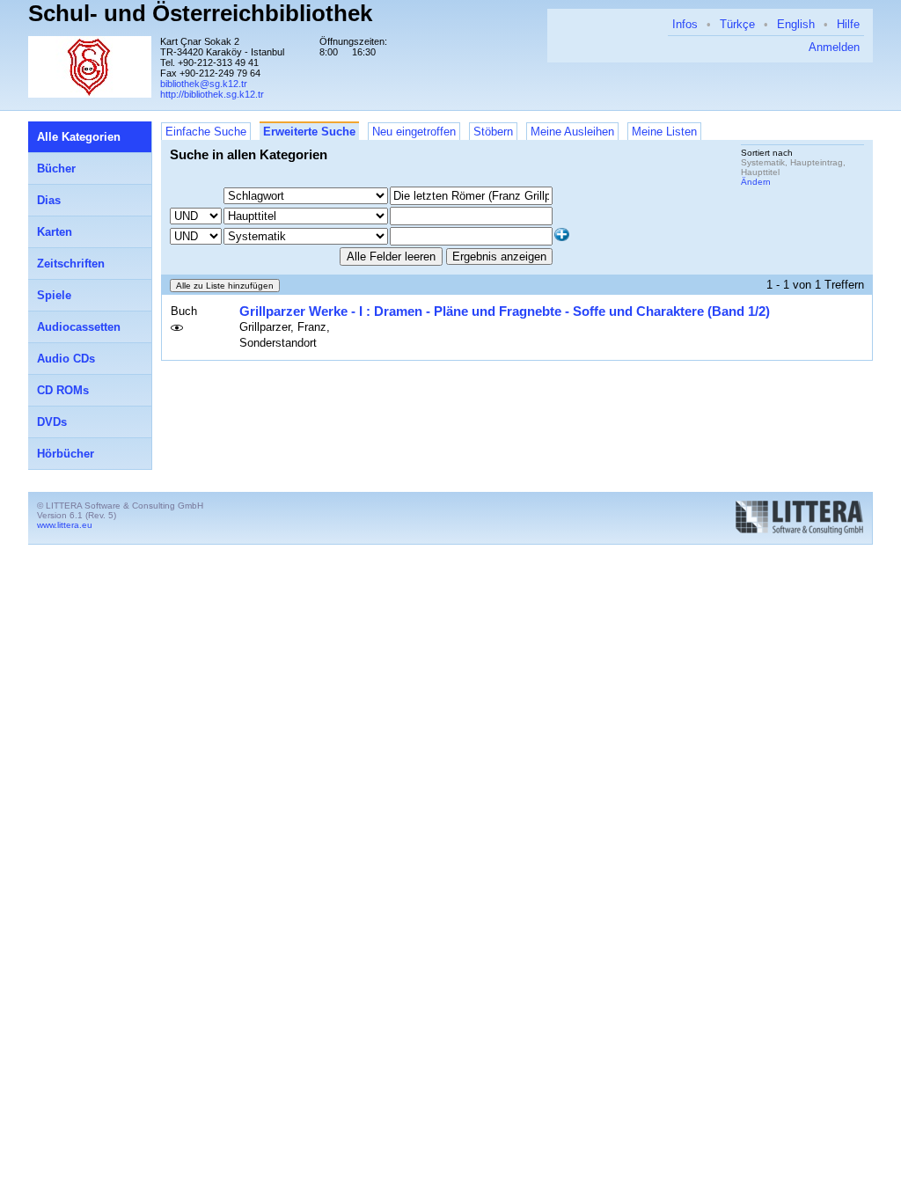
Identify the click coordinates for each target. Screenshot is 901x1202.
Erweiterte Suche (309, 131)
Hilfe (848, 24)
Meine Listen (664, 131)
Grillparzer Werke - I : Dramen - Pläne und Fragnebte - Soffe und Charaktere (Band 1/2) (504, 311)
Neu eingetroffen (414, 131)
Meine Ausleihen (572, 131)
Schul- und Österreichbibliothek (200, 13)
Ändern (756, 182)
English (796, 24)
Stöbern (493, 131)
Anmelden (834, 47)
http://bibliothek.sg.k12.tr (212, 94)
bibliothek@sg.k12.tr (203, 83)
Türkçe (737, 24)
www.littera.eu (64, 525)
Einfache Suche (205, 131)
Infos (685, 24)
